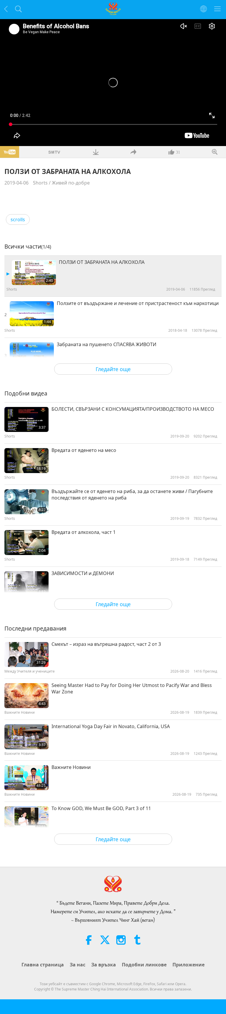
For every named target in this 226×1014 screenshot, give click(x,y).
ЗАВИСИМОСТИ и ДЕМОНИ (82, 573)
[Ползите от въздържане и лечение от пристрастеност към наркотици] (32, 313)
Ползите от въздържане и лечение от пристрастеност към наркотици (138, 303)
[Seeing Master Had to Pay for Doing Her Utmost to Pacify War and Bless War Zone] (26, 695)
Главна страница (42, 964)
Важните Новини (71, 767)
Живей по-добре (71, 183)
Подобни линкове (144, 964)
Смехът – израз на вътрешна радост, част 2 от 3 (106, 644)
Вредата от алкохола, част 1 (83, 532)
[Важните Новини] (26, 777)
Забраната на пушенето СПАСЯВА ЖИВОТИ (106, 344)
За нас (77, 964)
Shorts (40, 183)
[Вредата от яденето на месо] (26, 460)
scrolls (18, 219)
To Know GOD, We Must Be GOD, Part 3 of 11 (101, 808)
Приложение (188, 964)
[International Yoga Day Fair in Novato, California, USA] (26, 736)
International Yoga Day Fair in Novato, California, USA (110, 726)
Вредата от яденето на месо (83, 450)
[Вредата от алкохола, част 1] (26, 542)
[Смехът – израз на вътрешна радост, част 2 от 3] (26, 654)
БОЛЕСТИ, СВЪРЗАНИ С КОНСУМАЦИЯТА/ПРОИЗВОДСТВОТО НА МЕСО (132, 409)
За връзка (103, 964)
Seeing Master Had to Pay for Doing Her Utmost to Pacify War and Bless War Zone (131, 688)
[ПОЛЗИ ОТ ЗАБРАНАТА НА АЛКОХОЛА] (34, 272)
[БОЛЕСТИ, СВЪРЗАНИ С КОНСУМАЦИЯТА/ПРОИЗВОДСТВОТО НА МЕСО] (26, 419)
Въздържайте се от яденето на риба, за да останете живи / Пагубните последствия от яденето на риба (132, 494)
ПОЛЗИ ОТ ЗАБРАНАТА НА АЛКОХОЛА (101, 262)
